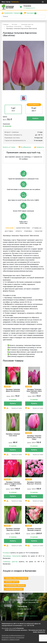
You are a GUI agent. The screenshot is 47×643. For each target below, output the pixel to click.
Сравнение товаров (12, 13)
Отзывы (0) (36, 228)
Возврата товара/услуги (10, 639)
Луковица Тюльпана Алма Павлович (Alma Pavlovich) (34, 391)
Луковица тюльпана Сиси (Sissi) (13, 434)
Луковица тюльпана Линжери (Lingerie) (34, 529)
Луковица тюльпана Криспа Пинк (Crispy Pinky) (34, 437)
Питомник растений (9, 628)
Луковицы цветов (11, 581)
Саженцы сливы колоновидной (16, 578)
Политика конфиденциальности (13, 635)
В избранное (25, 147)
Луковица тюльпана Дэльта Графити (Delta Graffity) (13, 484)
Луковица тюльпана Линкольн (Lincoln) (13, 529)
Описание (9, 228)
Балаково (15, 2)
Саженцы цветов (10, 561)
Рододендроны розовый (13, 589)
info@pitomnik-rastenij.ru (27, 616)
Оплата (19, 231)
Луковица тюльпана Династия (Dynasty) (13, 390)
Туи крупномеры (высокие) (15, 585)
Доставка (9, 231)
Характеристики (23, 228)
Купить (35, 118)
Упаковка (28, 231)
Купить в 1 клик (9, 147)
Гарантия (38, 231)
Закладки (31, 13)
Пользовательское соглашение (13, 637)
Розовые (6, 552)
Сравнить (40, 147)
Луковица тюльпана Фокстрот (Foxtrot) (34, 483)
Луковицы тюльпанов (12, 556)
